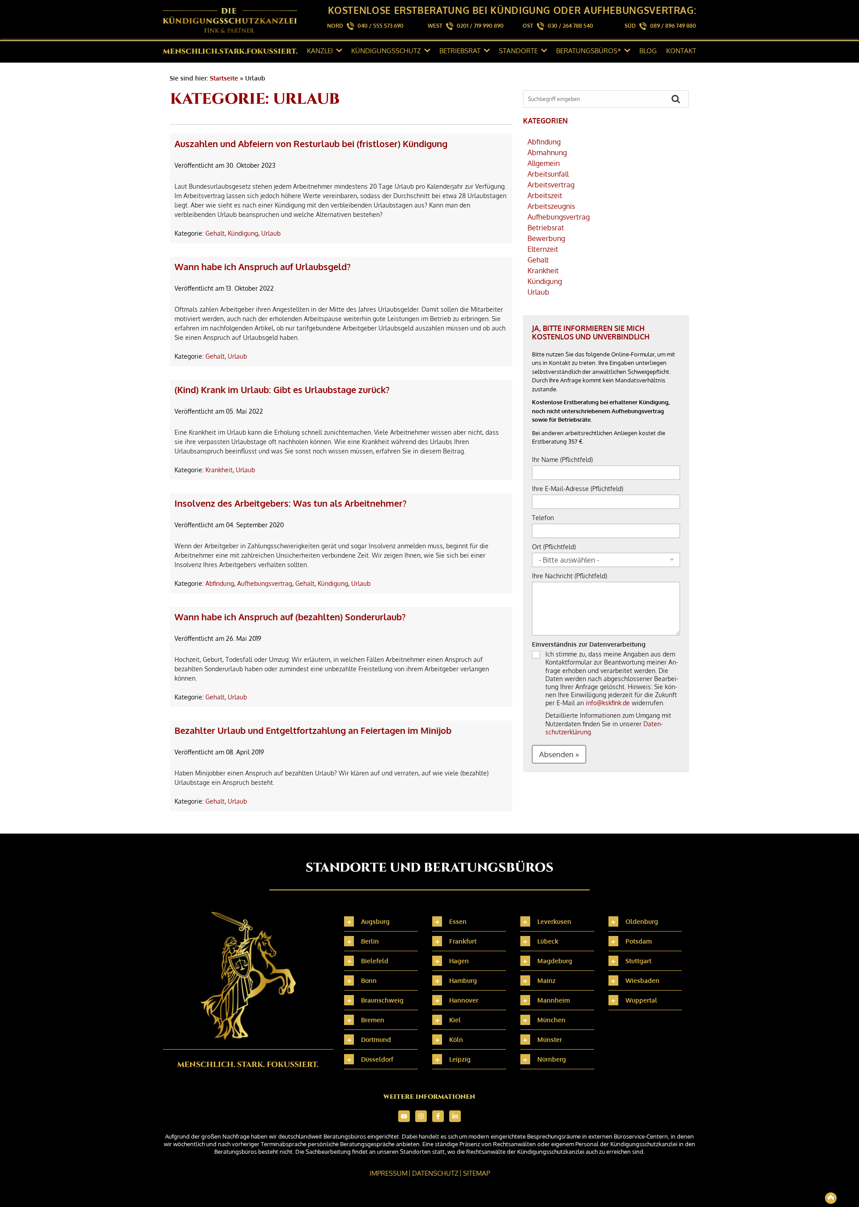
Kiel (455, 1020)
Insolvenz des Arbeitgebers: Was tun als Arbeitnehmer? (290, 503)
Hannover (463, 1000)
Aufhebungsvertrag (264, 583)
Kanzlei (320, 51)
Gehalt (215, 233)
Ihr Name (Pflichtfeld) (562, 459)
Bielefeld (374, 961)
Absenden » (559, 754)
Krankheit (219, 470)
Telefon (543, 517)
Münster (549, 1039)
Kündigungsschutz (386, 51)
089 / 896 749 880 (673, 25)
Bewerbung (546, 238)
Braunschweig (382, 1000)
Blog (648, 51)
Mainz (546, 980)
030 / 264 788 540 (570, 25)
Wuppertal (641, 1000)
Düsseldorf (377, 1059)
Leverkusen (554, 921)
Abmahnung (547, 152)
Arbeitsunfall (548, 173)
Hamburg (463, 980)
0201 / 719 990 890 (480, 25)
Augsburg (375, 921)
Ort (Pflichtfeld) (554, 547)
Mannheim (553, 1000)
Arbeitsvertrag (550, 184)
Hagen (459, 961)
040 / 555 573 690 (380, 25)
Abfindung (219, 583)
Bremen (372, 1020)
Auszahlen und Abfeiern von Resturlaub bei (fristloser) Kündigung (310, 143)
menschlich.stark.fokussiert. (230, 51)
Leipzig (460, 1059)
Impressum (389, 1173)
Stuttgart (638, 961)
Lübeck (547, 941)
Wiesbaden (642, 980)
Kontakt (681, 51)
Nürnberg (551, 1059)
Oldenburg (641, 921)
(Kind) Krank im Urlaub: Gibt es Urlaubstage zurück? (282, 389)
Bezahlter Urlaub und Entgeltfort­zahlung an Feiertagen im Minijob (312, 730)
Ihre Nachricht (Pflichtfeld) (569, 576)
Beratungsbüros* (588, 51)
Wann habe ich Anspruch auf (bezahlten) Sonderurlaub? (290, 617)
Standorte (518, 51)
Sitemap (476, 1173)
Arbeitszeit (544, 195)
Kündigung (243, 233)
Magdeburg (554, 961)
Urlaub (271, 233)
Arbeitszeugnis (551, 206)
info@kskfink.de (608, 703)
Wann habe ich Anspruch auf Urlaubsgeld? (262, 266)
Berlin (370, 941)
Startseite (224, 78)
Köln (456, 1039)
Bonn (369, 980)
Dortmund (376, 1039)
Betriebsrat (460, 51)
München (551, 1020)
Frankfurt (462, 941)
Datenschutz (435, 1173)
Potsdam (638, 941)
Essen (458, 921)
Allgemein (543, 163)
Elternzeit (542, 249)
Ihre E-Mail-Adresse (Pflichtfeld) (577, 488)
